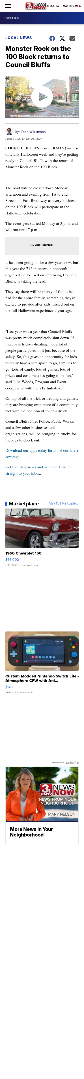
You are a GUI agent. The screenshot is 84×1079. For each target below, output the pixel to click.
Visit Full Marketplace (64, 503)
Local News (18, 37)
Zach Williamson (33, 132)
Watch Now (71, 6)
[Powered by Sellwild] (72, 762)
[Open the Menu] (7, 6)
